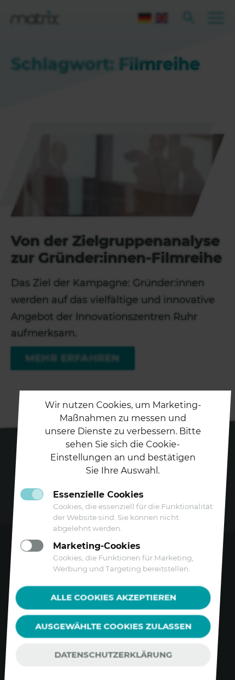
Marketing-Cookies (96, 546)
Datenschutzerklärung (113, 654)
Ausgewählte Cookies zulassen (113, 625)
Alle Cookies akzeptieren (113, 597)
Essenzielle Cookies (98, 494)
